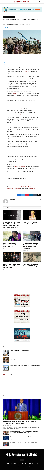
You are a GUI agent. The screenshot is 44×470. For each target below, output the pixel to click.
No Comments (22, 24)
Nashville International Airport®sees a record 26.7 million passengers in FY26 (25, 365)
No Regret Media (30, 466)
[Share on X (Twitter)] (6, 27)
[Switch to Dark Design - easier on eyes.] (38, 1)
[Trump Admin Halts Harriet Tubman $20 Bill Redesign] (32, 257)
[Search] (39, 2)
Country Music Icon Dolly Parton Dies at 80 (30, 223)
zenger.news (9, 24)
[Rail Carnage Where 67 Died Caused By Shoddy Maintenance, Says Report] (22, 42)
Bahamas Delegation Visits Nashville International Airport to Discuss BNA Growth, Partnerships (31, 245)
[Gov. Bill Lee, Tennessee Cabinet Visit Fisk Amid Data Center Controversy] (6, 444)
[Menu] (4, 2)
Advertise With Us (29, 463)
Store (22, 463)
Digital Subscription (15, 463)
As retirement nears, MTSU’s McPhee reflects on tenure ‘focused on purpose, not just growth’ (19, 422)
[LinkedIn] (4, 65)
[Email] (4, 70)
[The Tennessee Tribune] (22, 2)
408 (12, 374)
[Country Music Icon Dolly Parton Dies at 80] (32, 215)
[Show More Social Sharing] (9, 27)
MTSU (5, 425)
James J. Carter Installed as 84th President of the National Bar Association (12, 265)
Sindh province (20, 114)
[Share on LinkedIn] (7, 27)
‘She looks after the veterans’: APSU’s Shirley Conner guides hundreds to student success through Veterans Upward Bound (24, 432)
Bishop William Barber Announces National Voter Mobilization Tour (11, 244)
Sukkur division (25, 71)
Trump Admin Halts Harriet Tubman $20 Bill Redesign (30, 265)
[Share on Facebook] (4, 27)
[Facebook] (4, 60)
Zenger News (31, 188)
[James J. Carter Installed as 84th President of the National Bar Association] (12, 257)
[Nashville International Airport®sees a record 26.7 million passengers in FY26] (6, 368)
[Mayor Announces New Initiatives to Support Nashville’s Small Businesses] (6, 360)
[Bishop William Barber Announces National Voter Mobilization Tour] (12, 236)
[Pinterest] (4, 67)
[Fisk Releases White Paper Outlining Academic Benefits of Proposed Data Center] (6, 438)
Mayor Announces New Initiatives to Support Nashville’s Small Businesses (24, 357)
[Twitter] (4, 62)
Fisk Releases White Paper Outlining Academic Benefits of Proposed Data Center (24, 437)
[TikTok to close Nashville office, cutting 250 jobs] (6, 353)
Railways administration (17, 108)
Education (5, 419)
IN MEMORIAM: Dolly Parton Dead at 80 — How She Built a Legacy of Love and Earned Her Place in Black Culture (11, 224)
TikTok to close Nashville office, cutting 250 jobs (19, 350)
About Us (7, 463)
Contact (37, 463)
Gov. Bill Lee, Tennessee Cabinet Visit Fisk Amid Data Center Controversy (24, 442)
